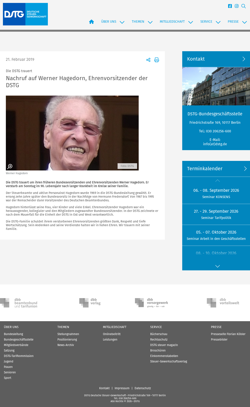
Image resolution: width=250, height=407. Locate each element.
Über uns (11, 327)
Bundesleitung (13, 334)
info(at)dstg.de (215, 144)
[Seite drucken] (156, 59)
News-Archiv (65, 345)
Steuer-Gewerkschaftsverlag (168, 361)
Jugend (8, 361)
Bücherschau (158, 334)
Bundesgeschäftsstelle (18, 339)
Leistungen (110, 339)
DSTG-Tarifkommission (19, 356)
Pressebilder (219, 339)
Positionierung (67, 339)
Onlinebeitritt (112, 334)
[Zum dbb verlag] (97, 302)
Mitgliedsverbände (16, 345)
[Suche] (242, 7)
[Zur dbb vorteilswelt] (225, 302)
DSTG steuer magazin (164, 345)
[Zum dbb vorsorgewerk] (153, 302)
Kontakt (104, 388)
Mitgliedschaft (114, 327)
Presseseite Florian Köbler (228, 334)
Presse (216, 327)
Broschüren (158, 350)
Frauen (8, 367)
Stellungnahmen (68, 334)
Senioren (10, 372)
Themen (63, 327)
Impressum (122, 388)
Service (156, 327)
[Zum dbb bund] (18, 302)
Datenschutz (143, 388)
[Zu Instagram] (235, 7)
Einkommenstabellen (164, 356)
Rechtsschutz (159, 339)
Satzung (9, 350)
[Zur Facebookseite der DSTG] (228, 7)
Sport (7, 378)
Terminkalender (204, 169)
